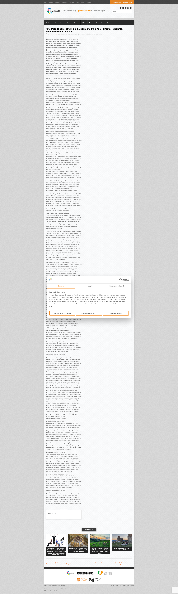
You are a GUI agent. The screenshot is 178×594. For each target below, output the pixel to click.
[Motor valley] (95, 582)
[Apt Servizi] (70, 575)
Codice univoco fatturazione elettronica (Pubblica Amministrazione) (58, 589)
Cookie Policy (126, 585)
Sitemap (132, 585)
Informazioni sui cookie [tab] (116, 286)
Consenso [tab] (61, 286)
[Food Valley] (82, 582)
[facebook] (126, 8)
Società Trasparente (48, 2)
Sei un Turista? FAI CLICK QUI (122, 2)
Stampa (75, 23)
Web (83, 23)
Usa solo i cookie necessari (62, 313)
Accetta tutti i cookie (115, 313)
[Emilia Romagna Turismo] (85, 575)
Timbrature (71, 2)
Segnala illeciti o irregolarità (61, 2)
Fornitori (107, 23)
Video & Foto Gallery (93, 23)
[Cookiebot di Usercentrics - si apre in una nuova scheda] (120, 279)
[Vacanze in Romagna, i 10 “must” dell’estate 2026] (122, 540)
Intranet (83, 2)
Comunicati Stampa (57, 516)
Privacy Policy (118, 585)
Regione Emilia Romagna (59, 585)
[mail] (131, 8)
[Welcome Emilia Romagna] (104, 575)
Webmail (77, 2)
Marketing (65, 23)
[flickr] (123, 8)
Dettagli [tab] (89, 286)
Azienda (56, 23)
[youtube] (128, 8)
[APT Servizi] (77, 10)
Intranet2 (89, 2)
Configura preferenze (88, 313)
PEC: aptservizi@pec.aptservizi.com (51, 590)
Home (49, 23)
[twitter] (121, 8)
